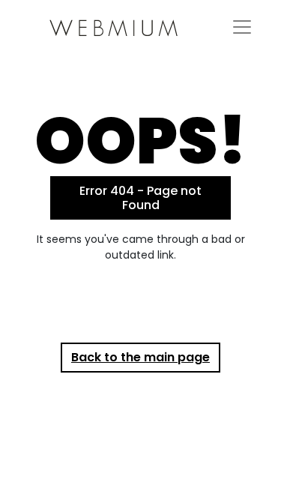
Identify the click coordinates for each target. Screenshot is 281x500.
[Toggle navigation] (242, 27)
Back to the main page (140, 357)
